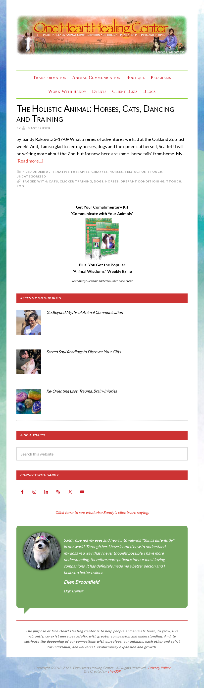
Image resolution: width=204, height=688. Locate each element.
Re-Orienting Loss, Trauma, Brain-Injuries (81, 391)
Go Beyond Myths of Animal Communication (84, 312)
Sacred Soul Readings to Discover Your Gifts (83, 351)
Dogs (98, 181)
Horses (116, 171)
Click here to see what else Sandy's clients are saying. (102, 512)
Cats (53, 181)
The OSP (114, 671)
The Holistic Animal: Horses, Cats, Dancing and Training (95, 113)
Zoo (20, 186)
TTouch (173, 181)
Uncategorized (31, 176)
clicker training (76, 181)
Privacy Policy (159, 668)
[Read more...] (29, 161)
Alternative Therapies (68, 171)
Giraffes (99, 171)
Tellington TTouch (143, 171)
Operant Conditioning (142, 181)
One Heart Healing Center (102, 35)
